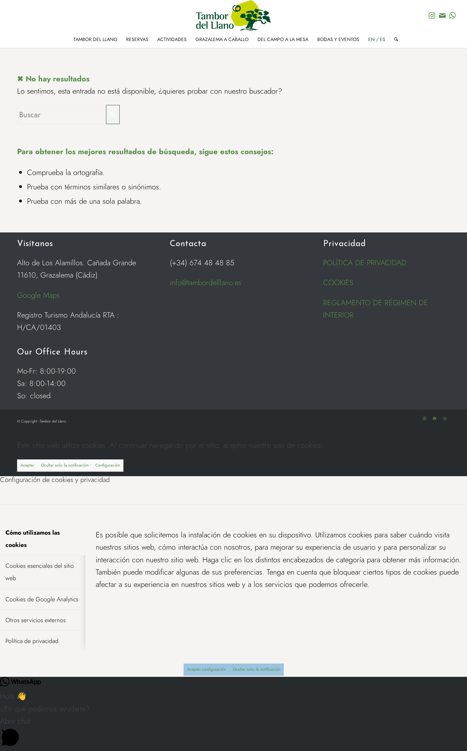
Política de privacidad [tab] (31, 640)
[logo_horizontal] (233, 15)
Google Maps (38, 295)
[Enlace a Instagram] (432, 15)
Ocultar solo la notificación (65, 465)
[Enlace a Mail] (442, 15)
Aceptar (27, 465)
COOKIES (338, 282)
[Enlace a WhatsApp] (453, 15)
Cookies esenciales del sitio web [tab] (39, 571)
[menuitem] (95, 39)
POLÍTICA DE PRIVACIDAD (364, 262)
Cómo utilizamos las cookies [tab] (32, 538)
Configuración (107, 465)
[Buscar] (394, 39)
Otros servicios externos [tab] (35, 620)
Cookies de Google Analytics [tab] (41, 599)
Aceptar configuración (206, 669)
